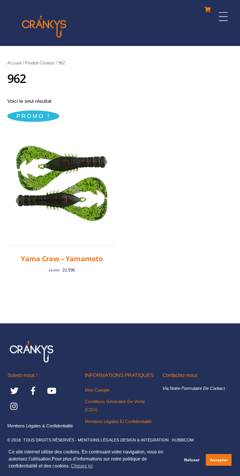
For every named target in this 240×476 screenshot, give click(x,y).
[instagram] (15, 406)
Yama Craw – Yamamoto (62, 258)
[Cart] (207, 8)
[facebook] (34, 390)
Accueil (14, 62)
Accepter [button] (219, 460)
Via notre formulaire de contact (193, 388)
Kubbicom (183, 440)
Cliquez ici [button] (82, 465)
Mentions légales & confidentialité (40, 425)
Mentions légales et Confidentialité (118, 421)
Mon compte (97, 390)
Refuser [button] (192, 460)
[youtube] (53, 390)
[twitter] (15, 390)
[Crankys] (44, 38)
